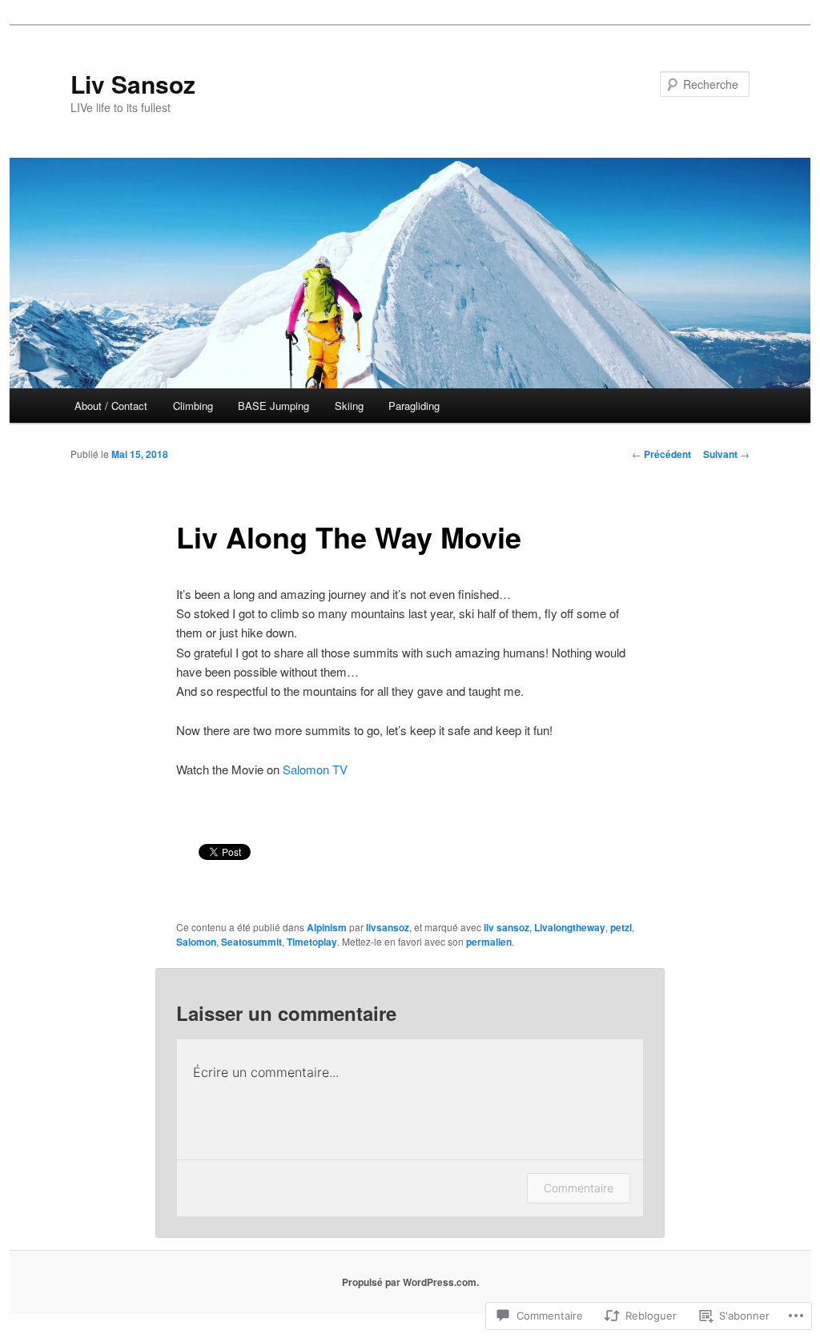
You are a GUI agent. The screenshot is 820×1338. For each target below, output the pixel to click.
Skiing (349, 405)
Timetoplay (312, 941)
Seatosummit (251, 941)
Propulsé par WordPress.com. (410, 1282)
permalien (489, 941)
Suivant (726, 454)
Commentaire (578, 1188)
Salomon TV (315, 769)
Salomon (196, 941)
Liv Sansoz (132, 83)
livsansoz (387, 927)
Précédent (661, 454)
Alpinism (327, 927)
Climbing (193, 405)
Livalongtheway (569, 927)
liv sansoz (506, 927)
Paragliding (414, 405)
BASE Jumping (273, 405)
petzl (621, 927)
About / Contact (110, 405)
